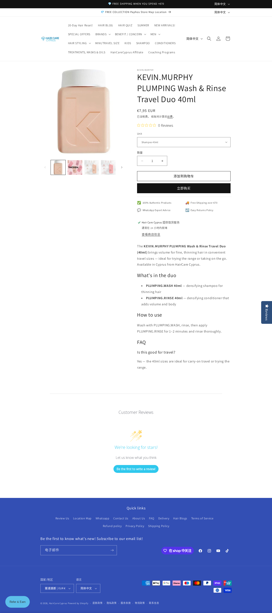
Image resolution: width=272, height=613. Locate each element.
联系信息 (154, 603)
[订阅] (112, 550)
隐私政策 (112, 603)
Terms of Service (202, 518)
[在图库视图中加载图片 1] (58, 167)
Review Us (62, 518)
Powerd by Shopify (78, 603)
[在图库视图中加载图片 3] (91, 167)
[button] (102, 34)
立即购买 (184, 188)
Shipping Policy (158, 526)
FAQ (151, 518)
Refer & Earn (18, 601)
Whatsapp (102, 518)
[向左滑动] (45, 167)
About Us (138, 518)
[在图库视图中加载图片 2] (75, 167)
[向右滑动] (121, 167)
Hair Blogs (180, 518)
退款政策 (97, 603)
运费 (170, 116)
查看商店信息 (151, 234)
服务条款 (126, 603)
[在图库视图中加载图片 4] (108, 167)
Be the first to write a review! (136, 469)
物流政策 (140, 603)
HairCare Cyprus (58, 603)
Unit (139, 133)
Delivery (163, 518)
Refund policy (112, 526)
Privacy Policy (135, 526)
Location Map (82, 518)
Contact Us (120, 518)
